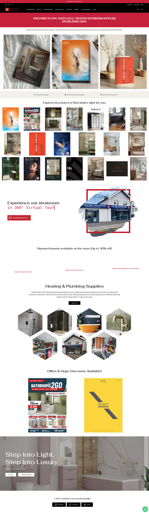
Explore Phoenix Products (74, 270)
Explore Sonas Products (23, 272)
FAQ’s (142, 4)
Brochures (136, 4)
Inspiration (129, 4)
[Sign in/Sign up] (142, 9)
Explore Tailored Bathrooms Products (125, 268)
